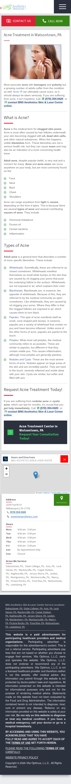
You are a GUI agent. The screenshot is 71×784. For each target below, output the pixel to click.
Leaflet (39, 493)
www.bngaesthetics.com (24, 516)
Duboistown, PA (13, 608)
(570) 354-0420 (18, 512)
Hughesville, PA (17, 615)
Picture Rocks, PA (19, 623)
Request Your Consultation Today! (39, 432)
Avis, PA (48, 608)
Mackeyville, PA (25, 612)
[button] (35, 475)
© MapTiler (46, 493)
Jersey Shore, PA (36, 615)
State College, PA (33, 608)
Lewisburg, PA (17, 626)
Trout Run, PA (37, 623)
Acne (16, 91)
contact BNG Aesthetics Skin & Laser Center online (33, 104)
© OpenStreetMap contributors (59, 493)
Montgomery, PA (18, 619)
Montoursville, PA (38, 619)
